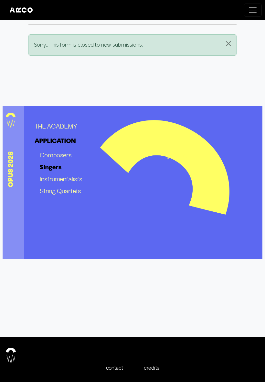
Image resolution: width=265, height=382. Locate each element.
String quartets (60, 191)
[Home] (24, 10)
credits (151, 368)
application (55, 141)
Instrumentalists (61, 179)
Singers (51, 167)
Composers (56, 155)
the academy (56, 126)
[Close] (228, 44)
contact (114, 368)
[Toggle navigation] (253, 10)
